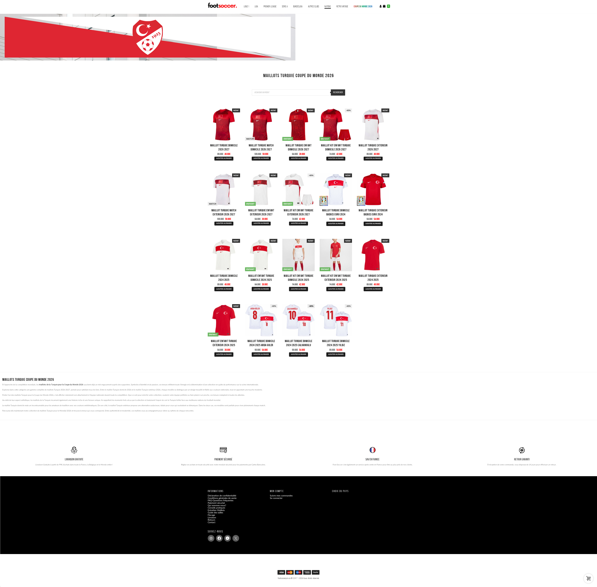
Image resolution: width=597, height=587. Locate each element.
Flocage (211, 515)
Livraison (212, 517)
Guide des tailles (215, 513)
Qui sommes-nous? (217, 505)
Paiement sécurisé (216, 503)
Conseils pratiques (216, 508)
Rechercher (338, 92)
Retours (211, 520)
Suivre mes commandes (281, 496)
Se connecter (276, 498)
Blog (210, 525)
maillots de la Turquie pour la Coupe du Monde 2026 (61, 385)
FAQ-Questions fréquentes (220, 501)
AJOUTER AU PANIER (224, 158)
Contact (211, 522)
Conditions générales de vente (222, 498)
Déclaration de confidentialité (222, 496)
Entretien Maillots (216, 510)
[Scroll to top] (299, 573)
